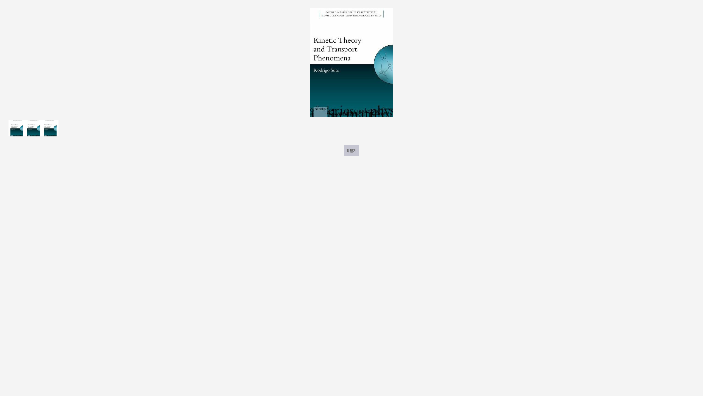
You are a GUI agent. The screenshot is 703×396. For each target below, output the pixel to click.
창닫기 (351, 150)
